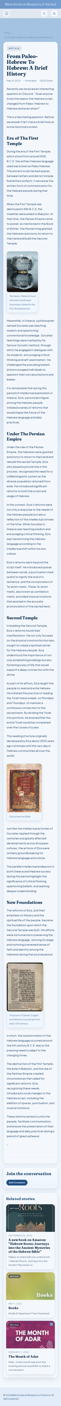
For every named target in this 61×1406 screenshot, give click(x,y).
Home (7, 32)
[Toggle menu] (6, 13)
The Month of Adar (23, 1357)
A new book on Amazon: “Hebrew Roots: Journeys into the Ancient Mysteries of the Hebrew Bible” (29, 1245)
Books (13, 1308)
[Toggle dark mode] (54, 13)
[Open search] (44, 13)
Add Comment (17, 1182)
